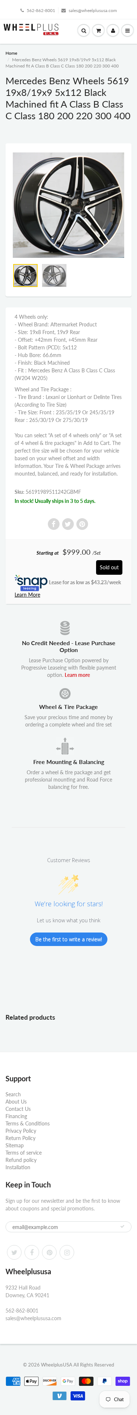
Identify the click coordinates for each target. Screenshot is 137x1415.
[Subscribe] (122, 1226)
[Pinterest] (49, 1252)
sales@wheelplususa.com (93, 10)
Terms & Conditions (27, 1123)
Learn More (27, 595)
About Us (16, 1101)
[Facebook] (31, 1252)
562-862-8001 (41, 10)
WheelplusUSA (56, 1365)
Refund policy (21, 1160)
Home (11, 53)
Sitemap (14, 1145)
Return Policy (20, 1138)
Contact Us (18, 1109)
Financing (16, 1116)
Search (13, 1094)
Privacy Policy (20, 1131)
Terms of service (23, 1153)
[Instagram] (67, 1252)
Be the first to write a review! (68, 939)
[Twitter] (14, 1252)
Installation (17, 1167)
